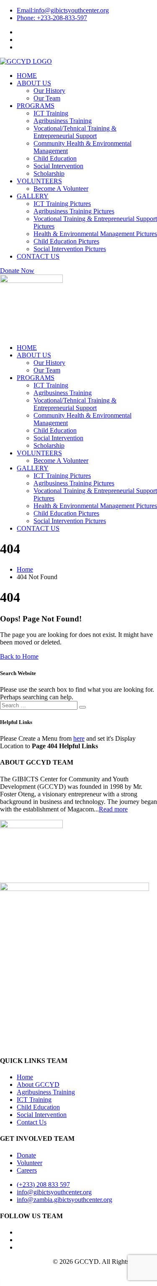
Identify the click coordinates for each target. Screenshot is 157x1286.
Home (25, 1077)
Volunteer (29, 1162)
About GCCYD (38, 1084)
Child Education (38, 1107)
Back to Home (19, 656)
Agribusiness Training (46, 1092)
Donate (26, 1155)
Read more (113, 809)
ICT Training (34, 1099)
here (79, 738)
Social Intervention (42, 1114)
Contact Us (31, 1122)
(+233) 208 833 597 (43, 1184)
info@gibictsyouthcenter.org (63, 10)
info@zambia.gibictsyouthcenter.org (64, 1199)
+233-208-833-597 (52, 17)
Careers (27, 1170)
